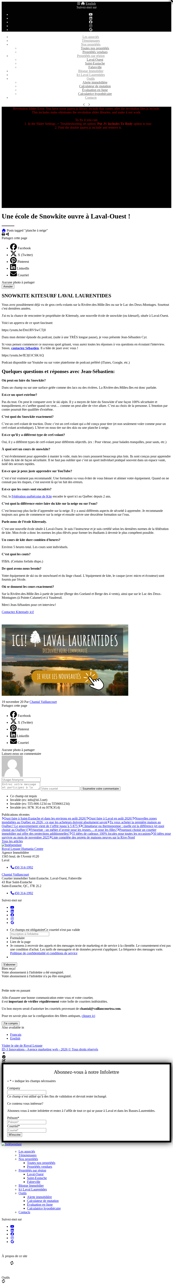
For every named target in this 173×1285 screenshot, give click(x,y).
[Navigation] (78, 3)
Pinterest (23, 261)
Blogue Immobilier (90, 71)
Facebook (24, 248)
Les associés (90, 37)
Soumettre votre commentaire (100, 788)
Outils (91, 78)
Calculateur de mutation (95, 86)
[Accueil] (83, 3)
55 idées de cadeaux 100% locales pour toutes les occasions (111, 833)
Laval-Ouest (95, 59)
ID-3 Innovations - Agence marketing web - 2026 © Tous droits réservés (50, 1049)
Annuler (8, 286)
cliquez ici (88, 1016)
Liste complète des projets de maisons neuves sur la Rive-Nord (93, 837)
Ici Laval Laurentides (91, 75)
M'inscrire (14, 1134)
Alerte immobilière (94, 82)
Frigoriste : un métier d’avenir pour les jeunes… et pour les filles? (73, 830)
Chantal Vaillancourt (43, 702)
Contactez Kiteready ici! (18, 612)
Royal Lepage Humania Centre (22, 849)
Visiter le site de (22, 1045)
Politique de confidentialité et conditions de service (43, 953)
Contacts (91, 97)
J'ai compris (10, 1023)
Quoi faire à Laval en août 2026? (111, 818)
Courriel (23, 275)
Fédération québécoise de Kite (32, 496)
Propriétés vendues (95, 52)
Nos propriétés (90, 44)
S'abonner (9, 964)
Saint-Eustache (95, 63)
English (91, 3)
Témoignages (91, 40)
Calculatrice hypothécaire (95, 94)
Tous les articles (12, 841)
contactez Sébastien (25, 348)
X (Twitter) (25, 255)
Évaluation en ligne (95, 90)
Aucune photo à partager (18, 282)
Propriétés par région (91, 56)
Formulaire (17, 938)
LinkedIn (23, 268)
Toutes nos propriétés (95, 48)
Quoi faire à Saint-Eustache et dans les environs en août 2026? (45, 818)
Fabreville (95, 67)
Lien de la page (20, 942)
